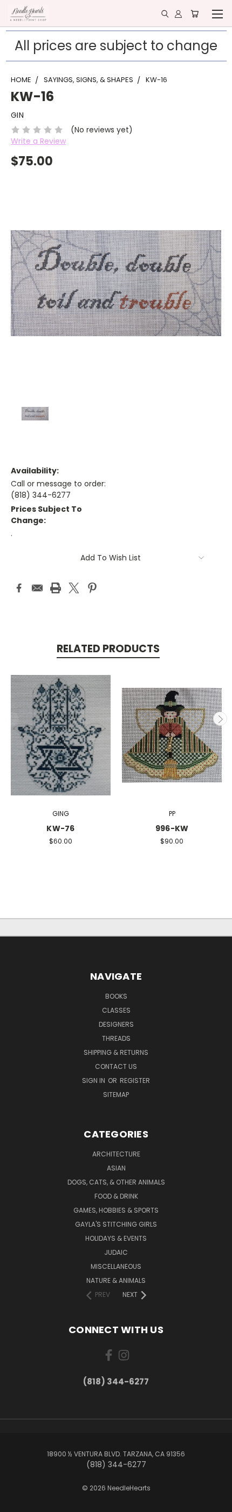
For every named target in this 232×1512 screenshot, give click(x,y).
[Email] (37, 588)
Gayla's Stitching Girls (116, 1224)
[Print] (55, 588)
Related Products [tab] (108, 648)
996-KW (172, 828)
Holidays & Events (116, 1238)
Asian (116, 1168)
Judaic (116, 1252)
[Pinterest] (92, 588)
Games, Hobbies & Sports (116, 1210)
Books (116, 996)
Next (220, 719)
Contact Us (116, 1066)
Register (135, 1080)
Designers (116, 1024)
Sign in (94, 1080)
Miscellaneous (116, 1266)
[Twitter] (74, 588)
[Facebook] (18, 588)
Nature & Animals (116, 1280)
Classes (116, 1010)
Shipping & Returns (116, 1052)
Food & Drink (116, 1196)
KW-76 (60, 828)
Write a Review (38, 141)
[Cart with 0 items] (194, 13)
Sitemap (116, 1094)
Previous (12, 719)
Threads (116, 1038)
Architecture (116, 1154)
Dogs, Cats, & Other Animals (116, 1182)
